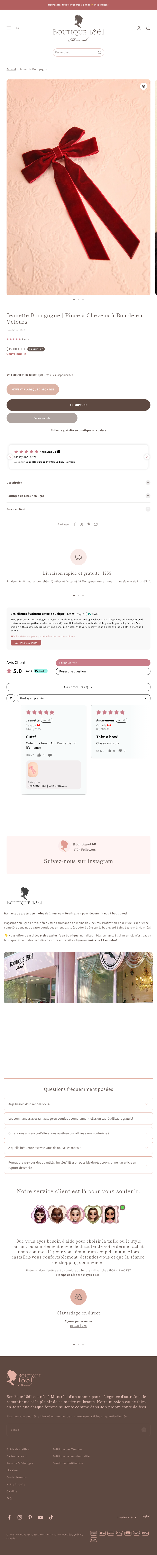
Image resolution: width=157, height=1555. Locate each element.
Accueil (11, 69)
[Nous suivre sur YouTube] (40, 1517)
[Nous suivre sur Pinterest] (30, 1517)
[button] (14, 339)
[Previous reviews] (10, 456)
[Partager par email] (95, 524)
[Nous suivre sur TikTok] (51, 1517)
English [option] (146, 1516)
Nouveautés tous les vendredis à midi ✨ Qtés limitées (78, 4)
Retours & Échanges (20, 1463)
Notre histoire (16, 1484)
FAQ (9, 1498)
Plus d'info (144, 581)
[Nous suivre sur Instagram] (19, 1517)
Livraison (13, 1470)
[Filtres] (11, 698)
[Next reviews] (147, 456)
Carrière (12, 1491)
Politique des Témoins (68, 1449)
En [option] (17, 28)
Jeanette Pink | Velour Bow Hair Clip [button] (46, 786)
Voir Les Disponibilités (59, 375)
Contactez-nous (17, 1477)
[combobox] (74, 52)
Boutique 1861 (16, 330)
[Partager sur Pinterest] (88, 524)
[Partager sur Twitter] (81, 524)
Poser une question (72, 671)
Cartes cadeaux (17, 1456)
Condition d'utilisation (68, 1463)
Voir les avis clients (26, 643)
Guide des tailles (18, 1449)
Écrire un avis (68, 663)
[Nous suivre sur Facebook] (9, 1517)
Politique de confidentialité (71, 1456)
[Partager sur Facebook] (74, 524)
